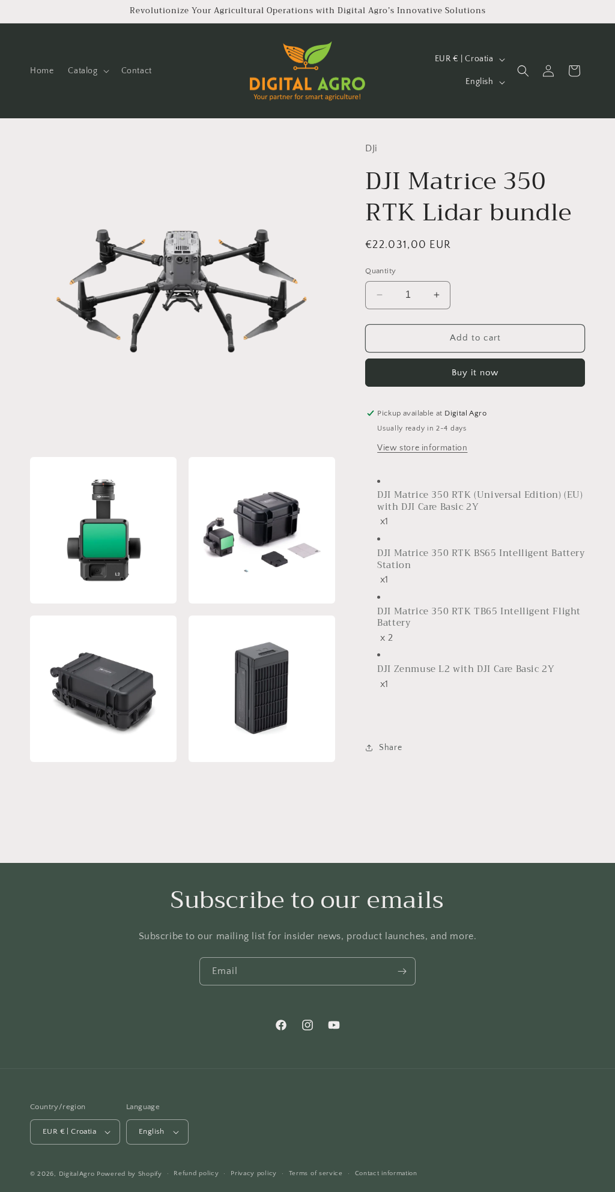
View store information (422, 448)
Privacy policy (254, 1173)
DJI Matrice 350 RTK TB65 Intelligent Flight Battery (479, 617)
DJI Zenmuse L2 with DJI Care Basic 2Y (465, 670)
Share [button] (390, 747)
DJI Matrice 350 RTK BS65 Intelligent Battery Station (480, 559)
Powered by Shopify (129, 1174)
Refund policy (196, 1173)
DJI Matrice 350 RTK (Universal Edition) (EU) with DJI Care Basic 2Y (480, 501)
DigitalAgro (77, 1174)
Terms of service (316, 1173)
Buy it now (475, 373)
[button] (87, 70)
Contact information (386, 1173)
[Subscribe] (402, 971)
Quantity (380, 271)
